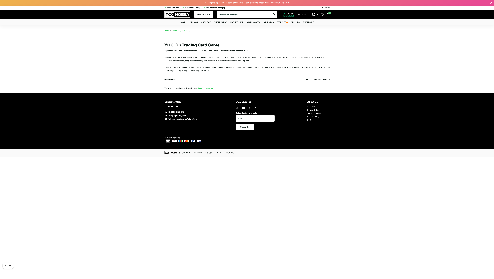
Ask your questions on (182, 119)
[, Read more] (315, 14)
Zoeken (273, 14)
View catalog (203, 14)
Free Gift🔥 (282, 22)
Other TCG (268, 22)
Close (491, 3)
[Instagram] (237, 108)
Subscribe (245, 127)
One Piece (206, 22)
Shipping (311, 106)
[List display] (307, 79)
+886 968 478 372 (176, 112)
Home (182, 22)
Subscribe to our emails (246, 113)
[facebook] (249, 108)
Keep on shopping (205, 88)
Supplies (295, 22)
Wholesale (308, 22)
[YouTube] (243, 108)
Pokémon (193, 22)
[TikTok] (255, 108)
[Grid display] (303, 79)
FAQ (309, 120)
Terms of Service (314, 113)
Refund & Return (314, 110)
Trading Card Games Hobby (209, 153)
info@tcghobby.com (177, 115)
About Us (312, 101)
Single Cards (220, 22)
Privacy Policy (313, 116)
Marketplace (236, 22)
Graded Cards (253, 22)
